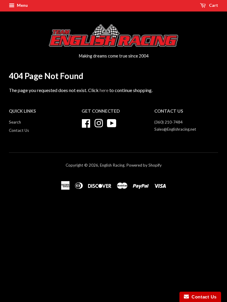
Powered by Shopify (144, 165)
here (104, 90)
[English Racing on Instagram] (98, 122)
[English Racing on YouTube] (111, 122)
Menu (22, 5)
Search (15, 122)
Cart (213, 5)
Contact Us (19, 130)
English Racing (112, 165)
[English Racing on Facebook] (86, 122)
